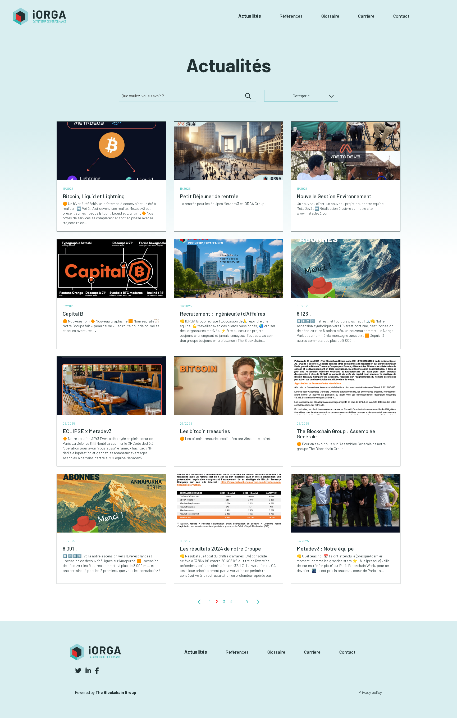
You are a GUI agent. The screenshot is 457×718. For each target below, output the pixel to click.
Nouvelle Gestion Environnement (334, 196)
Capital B (73, 313)
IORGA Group (39, 16)
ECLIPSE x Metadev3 (87, 431)
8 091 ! (70, 548)
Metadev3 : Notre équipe (325, 548)
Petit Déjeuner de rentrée (209, 196)
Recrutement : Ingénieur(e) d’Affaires (222, 313)
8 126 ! (304, 313)
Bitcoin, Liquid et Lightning (94, 196)
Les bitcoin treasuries (205, 431)
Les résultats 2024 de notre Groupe (220, 548)
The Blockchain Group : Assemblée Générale (336, 433)
